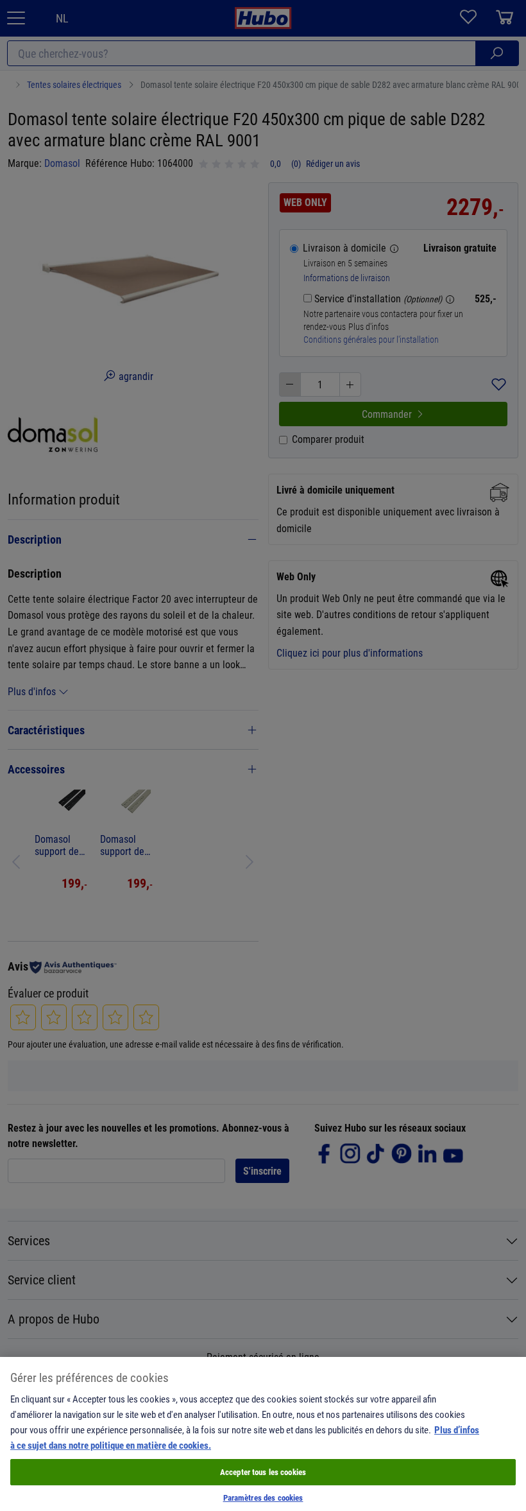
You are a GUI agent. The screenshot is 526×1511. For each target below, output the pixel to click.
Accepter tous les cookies (263, 1472)
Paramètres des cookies (263, 1497)
